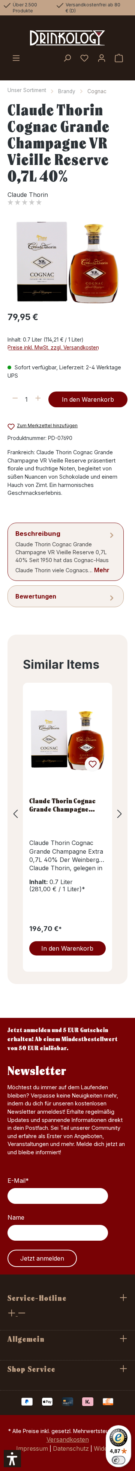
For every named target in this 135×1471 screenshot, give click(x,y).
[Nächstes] (119, 814)
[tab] (66, 552)
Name (16, 1217)
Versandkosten (67, 1439)
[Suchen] (67, 58)
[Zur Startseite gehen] (68, 37)
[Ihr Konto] (101, 58)
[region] (67, 262)
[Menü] (16, 58)
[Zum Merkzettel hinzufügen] (92, 764)
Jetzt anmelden (42, 1258)
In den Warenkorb (88, 399)
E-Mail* (18, 1180)
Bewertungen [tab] (35, 596)
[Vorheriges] (15, 814)
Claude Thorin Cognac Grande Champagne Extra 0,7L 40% (62, 805)
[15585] (67, 262)
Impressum (32, 1448)
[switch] (118, 1460)
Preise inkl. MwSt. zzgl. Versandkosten (53, 348)
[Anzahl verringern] (15, 399)
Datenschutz (71, 1448)
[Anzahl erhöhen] (38, 399)
